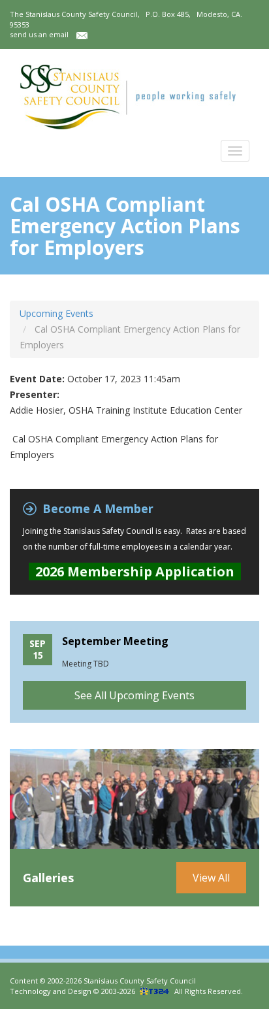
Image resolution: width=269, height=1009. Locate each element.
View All (211, 877)
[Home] (127, 96)
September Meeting (115, 641)
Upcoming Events (56, 313)
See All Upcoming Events (134, 695)
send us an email (43, 34)
